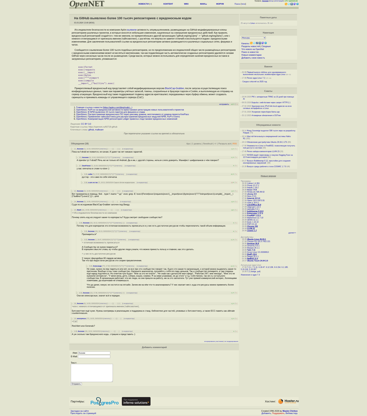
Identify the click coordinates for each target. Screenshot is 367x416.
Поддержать (278, 413)
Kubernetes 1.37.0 (255, 213)
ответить (103, 149)
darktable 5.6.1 (253, 209)
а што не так (93, 182)
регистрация (278, 1)
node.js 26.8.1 (253, 203)
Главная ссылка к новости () (104, 107)
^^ (108, 157)
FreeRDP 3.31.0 (254, 215)
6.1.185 (285, 267)
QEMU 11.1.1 (252, 220)
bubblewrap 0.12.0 (255, 211)
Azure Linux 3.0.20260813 (258, 252)
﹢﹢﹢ (110, 149)
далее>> (292, 233)
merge (253, 271)
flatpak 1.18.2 (252, 187)
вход (271, 1)
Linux (252, 23)
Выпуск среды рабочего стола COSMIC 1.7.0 (266, 166)
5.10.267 (252, 269)
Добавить (266, 413)
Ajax (188, 144)
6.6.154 (277, 267)
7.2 (248, 271)
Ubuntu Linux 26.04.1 (256, 239)
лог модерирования (231, 341)
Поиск (237, 4)
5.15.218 (244, 269)
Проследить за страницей (83, 413)
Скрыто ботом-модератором (124, 182)
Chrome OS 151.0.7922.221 (258, 241)
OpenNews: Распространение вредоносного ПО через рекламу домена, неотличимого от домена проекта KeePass (132, 114)
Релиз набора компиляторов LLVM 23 (263, 151)
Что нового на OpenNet (252, 49)
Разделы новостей (250, 46)
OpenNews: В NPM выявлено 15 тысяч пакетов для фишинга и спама (110, 112)
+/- (215, 144)
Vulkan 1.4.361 (253, 183)
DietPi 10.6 (252, 254)
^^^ (111, 157)
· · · (115, 149)
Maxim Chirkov (290, 411)
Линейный (208, 144)
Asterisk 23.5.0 (253, 198)
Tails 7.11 (251, 250)
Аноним (80, 149)
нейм (90, 174)
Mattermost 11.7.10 (255, 218)
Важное (268, 66)
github (91, 130)
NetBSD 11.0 (252, 258)
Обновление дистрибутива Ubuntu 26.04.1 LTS (267, 142)
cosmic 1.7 (252, 231)
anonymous (81, 318)
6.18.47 (262, 267)
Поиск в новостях (250, 52)
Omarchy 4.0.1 (253, 246)
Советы (268, 91)
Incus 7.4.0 (252, 190)
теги (243, 4)
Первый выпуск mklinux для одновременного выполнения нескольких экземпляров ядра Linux (264, 73)
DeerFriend (86, 166)
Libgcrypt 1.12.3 (253, 207)
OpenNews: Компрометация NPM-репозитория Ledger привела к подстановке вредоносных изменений (126, 119)
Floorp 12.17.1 (253, 185)
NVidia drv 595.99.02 (255, 192)
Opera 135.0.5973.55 (255, 200)
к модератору (128, 149)
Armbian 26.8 (253, 243)
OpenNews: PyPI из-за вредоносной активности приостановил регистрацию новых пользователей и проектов (130, 110)
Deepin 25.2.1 (253, 256)
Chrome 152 (252, 226)
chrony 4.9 (251, 194)
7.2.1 (249, 267)
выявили (132, 30)
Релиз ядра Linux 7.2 (256, 78)
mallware (99, 130)
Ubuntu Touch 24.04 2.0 (257, 261)
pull (258, 271)
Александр (97, 266)
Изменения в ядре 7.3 (250, 275)
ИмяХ (79, 210)
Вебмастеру (292, 413)
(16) (87, 143)
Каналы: (245, 43)
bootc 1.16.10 (252, 222)
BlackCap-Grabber (174, 88)
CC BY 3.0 (86, 124)
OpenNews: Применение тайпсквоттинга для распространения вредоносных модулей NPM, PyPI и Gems (128, 116)
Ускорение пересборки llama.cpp (266, 112)
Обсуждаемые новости (268, 125)
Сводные (266, 46)
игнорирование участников (213, 341)
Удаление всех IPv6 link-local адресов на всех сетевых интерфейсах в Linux (267, 107)
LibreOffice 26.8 (254, 205)
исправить (224, 104)
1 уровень (196, 144)
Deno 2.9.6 (251, 196)
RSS (235, 144)
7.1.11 (254, 267)
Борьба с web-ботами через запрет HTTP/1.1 (271, 102)
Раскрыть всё (224, 144)
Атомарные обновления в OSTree (266, 115)
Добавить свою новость (253, 58)
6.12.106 (269, 267)
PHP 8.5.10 (252, 224)
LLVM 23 (251, 228)
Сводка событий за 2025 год (254, 81)
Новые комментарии (251, 55)
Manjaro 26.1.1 (253, 248)
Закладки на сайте (79, 411)
